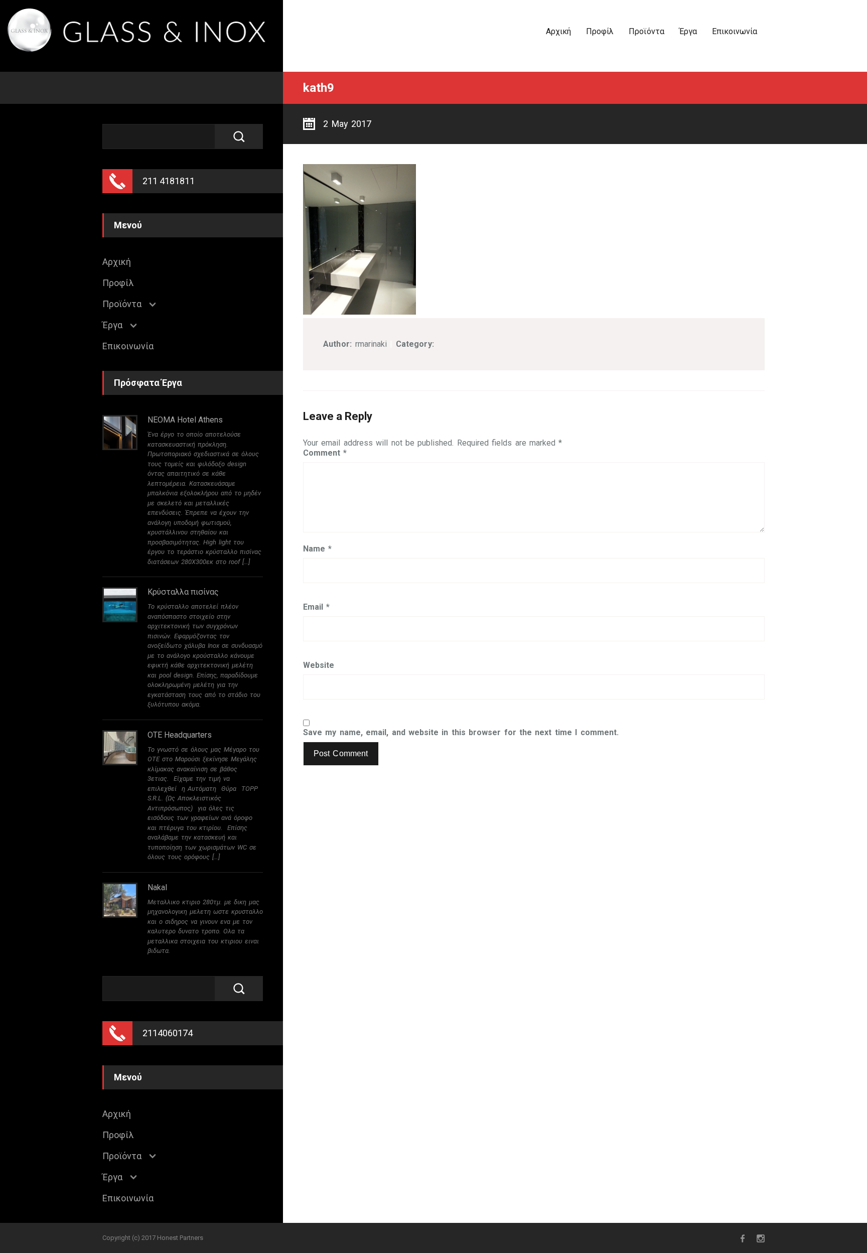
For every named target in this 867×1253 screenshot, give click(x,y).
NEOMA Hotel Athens (185, 420)
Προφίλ (600, 31)
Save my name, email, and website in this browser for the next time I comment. (461, 733)
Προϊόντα (646, 31)
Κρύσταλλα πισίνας (183, 592)
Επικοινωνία (734, 31)
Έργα (688, 31)
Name (317, 549)
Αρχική (558, 31)
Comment (325, 453)
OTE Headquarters (180, 735)
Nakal (157, 887)
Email (316, 607)
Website (318, 665)
